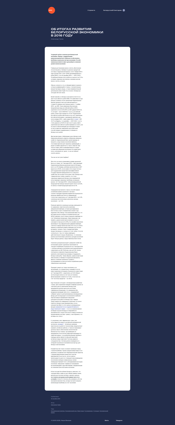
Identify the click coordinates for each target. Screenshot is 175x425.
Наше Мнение (51, 10)
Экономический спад (71, 411)
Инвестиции (80, 411)
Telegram (119, 420)
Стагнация (96, 411)
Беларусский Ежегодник (112, 10)
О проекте (91, 10)
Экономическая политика (58, 411)
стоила (76, 119)
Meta (107, 420)
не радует (61, 324)
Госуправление (88, 411)
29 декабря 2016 (55, 398)
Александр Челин (57, 39)
